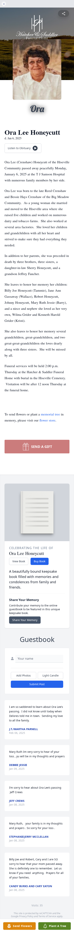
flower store (47, 420)
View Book (18, 561)
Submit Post (37, 684)
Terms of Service (47, 916)
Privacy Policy (26, 916)
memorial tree (50, 414)
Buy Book (39, 561)
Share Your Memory (24, 620)
